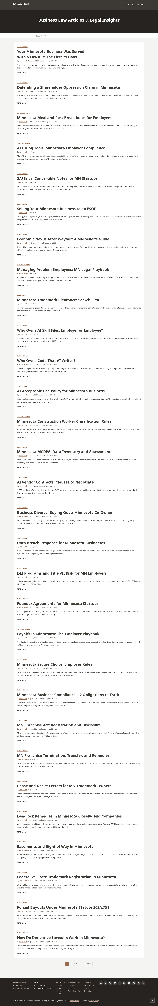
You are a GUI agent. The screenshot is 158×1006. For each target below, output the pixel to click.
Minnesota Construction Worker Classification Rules (64, 421)
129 (81, 964)
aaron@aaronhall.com (21, 988)
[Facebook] (129, 983)
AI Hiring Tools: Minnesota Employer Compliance (61, 148)
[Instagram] (124, 983)
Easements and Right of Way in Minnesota (55, 846)
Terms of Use (74, 1001)
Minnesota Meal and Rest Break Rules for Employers (64, 117)
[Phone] (143, 983)
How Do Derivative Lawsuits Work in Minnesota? (61, 937)
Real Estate (88, 988)
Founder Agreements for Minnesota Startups (58, 603)
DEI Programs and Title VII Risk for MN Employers (62, 573)
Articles (58, 991)
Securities (71, 988)
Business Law (22, 47)
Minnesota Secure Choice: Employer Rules (54, 664)
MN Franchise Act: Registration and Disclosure (59, 725)
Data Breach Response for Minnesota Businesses (61, 542)
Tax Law (58, 988)
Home (38, 36)
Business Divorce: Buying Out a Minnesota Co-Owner (65, 512)
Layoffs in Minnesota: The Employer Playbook (58, 633)
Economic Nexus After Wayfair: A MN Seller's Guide (63, 239)
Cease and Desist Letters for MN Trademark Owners (64, 785)
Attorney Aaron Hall (20, 982)
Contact (140, 5)
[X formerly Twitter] (110, 983)
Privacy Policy (93, 1001)
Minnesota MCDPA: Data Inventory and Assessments (64, 451)
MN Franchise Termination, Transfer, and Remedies (63, 755)
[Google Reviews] (134, 983)
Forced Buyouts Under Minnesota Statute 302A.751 (63, 907)
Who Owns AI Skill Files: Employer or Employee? (60, 330)
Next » (89, 964)
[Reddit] (138, 983)
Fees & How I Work (74, 991)
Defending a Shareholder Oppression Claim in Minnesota (68, 87)
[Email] (101, 983)
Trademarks (60, 985)
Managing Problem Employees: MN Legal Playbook (63, 269)
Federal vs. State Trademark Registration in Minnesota (66, 876)
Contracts (87, 982)
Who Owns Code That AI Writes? (46, 360)
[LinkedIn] (115, 983)
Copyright (71, 985)
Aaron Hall (129, 5)
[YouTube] (105, 983)
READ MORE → (23, 73)
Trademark (21, 295)
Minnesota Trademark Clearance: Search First (58, 299)
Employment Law (23, 113)
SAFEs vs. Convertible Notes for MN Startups (57, 178)
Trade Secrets (89, 985)
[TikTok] (120, 983)
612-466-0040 (17, 985)
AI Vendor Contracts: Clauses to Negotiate (55, 482)
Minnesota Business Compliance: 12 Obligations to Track (68, 694)
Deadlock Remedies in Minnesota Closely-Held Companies (69, 816)
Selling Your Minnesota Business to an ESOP (56, 208)
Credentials (88, 991)
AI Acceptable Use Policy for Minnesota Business (61, 390)
